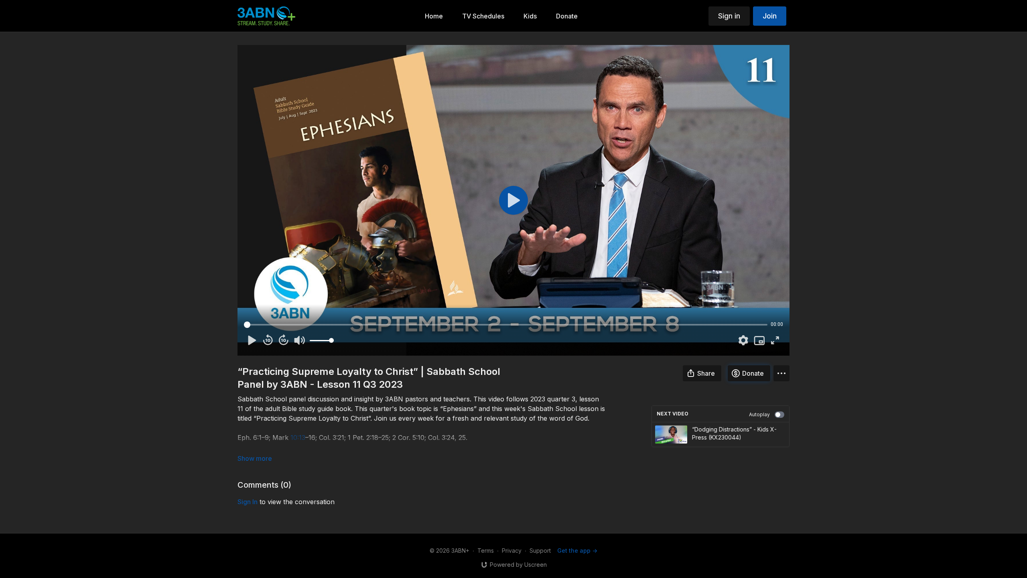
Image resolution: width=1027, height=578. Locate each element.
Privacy (512, 550)
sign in (247, 502)
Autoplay (759, 414)
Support (540, 550)
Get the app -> (577, 550)
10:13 (297, 438)
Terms (485, 550)
